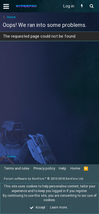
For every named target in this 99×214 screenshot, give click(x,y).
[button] (6, 6)
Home (75, 168)
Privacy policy (44, 168)
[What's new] (82, 6)
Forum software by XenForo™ (44, 179)
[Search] (91, 6)
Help (62, 168)
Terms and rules (16, 168)
